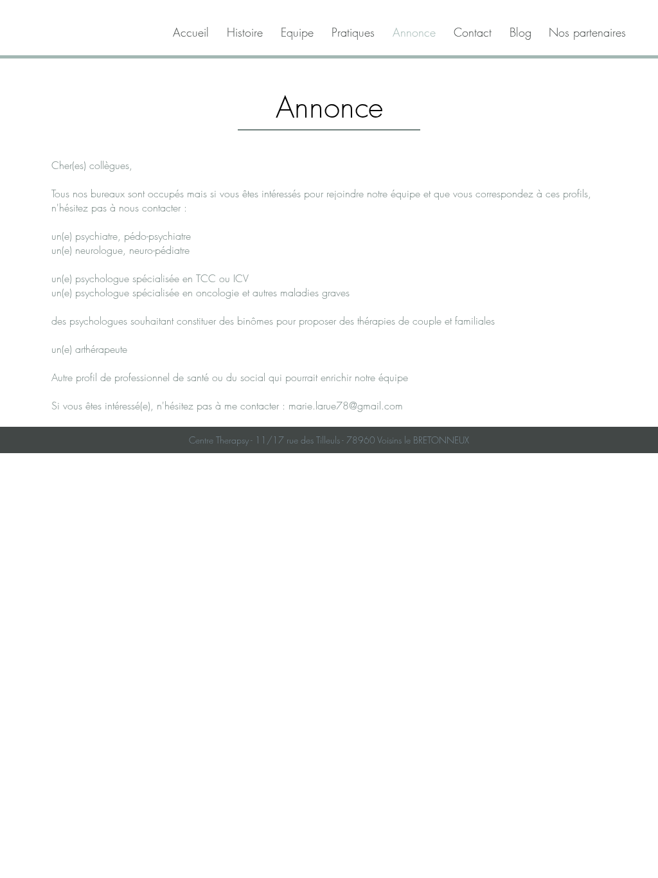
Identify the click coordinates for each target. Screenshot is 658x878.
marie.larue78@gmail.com (346, 406)
